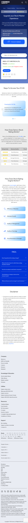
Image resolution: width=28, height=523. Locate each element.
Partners (3, 367)
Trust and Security (5, 477)
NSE (2, 469)
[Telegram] (17, 491)
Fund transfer (4, 406)
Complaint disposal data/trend (8, 414)
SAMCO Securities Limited (6, 495)
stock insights (13, 185)
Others (19, 436)
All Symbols (3, 438)
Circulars (3, 410)
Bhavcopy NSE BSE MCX (7, 391)
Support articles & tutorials (7, 425)
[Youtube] (14, 491)
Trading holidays (5, 404)
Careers (3, 365)
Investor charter (5, 412)
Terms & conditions (5, 465)
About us (3, 359)
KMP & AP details (5, 361)
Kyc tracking (4, 423)
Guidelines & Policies (6, 416)
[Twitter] (5, 491)
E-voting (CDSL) (4, 485)
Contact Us (3, 427)
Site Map (3, 467)
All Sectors (10, 438)
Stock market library (6, 376)
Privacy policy (4, 472)
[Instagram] (8, 491)
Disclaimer (3, 464)
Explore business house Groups (8, 395)
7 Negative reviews (18, 66)
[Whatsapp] (20, 491)
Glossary (3, 382)
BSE (2, 470)
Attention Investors (5, 479)
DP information (4, 408)
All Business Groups (18, 438)
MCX (2, 480)
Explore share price (5, 389)
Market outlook (4, 380)
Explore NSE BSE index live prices (9, 397)
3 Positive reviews (7, 66)
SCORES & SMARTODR (6, 482)
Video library (4, 378)
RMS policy (3, 474)
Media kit (3, 369)
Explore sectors (4, 393)
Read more (3, 516)
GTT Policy (3, 475)
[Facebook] (2, 491)
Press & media (4, 363)
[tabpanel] (14, 110)
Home (4, 8)
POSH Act (3, 484)
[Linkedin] (11, 491)
